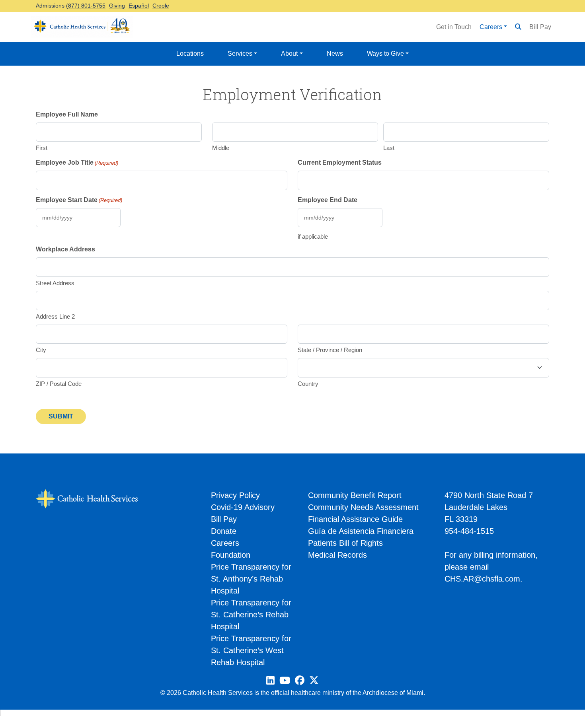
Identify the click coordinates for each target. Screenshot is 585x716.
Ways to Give (385, 53)
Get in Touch (454, 26)
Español (139, 6)
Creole (160, 6)
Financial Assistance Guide (355, 519)
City (41, 349)
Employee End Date (327, 200)
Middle (220, 147)
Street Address (55, 283)
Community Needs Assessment (363, 507)
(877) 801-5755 (85, 6)
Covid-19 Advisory (243, 507)
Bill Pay (540, 26)
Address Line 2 (55, 316)
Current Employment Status (340, 162)
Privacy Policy (235, 495)
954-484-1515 (469, 531)
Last (388, 147)
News (335, 53)
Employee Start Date (79, 200)
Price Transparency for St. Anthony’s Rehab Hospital (251, 578)
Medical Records (337, 555)
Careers (491, 26)
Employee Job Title (77, 162)
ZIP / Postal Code (59, 383)
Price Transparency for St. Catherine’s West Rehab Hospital (251, 650)
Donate (223, 531)
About (289, 53)
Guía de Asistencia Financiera (360, 531)
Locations (190, 53)
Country (308, 383)
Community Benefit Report (355, 495)
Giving (117, 6)
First (41, 147)
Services (240, 53)
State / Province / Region (330, 349)
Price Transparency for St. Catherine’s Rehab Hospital (251, 614)
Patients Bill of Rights (345, 543)
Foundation (230, 555)
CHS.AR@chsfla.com (482, 578)
